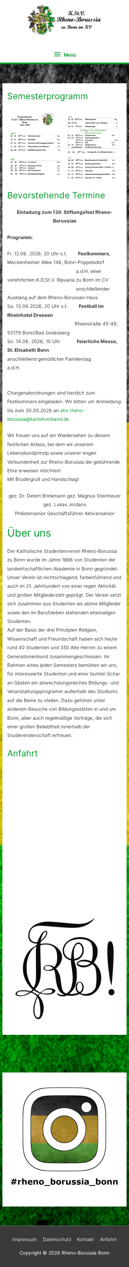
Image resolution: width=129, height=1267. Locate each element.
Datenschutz (57, 1239)
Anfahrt (108, 1239)
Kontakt (85, 1239)
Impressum (24, 1239)
